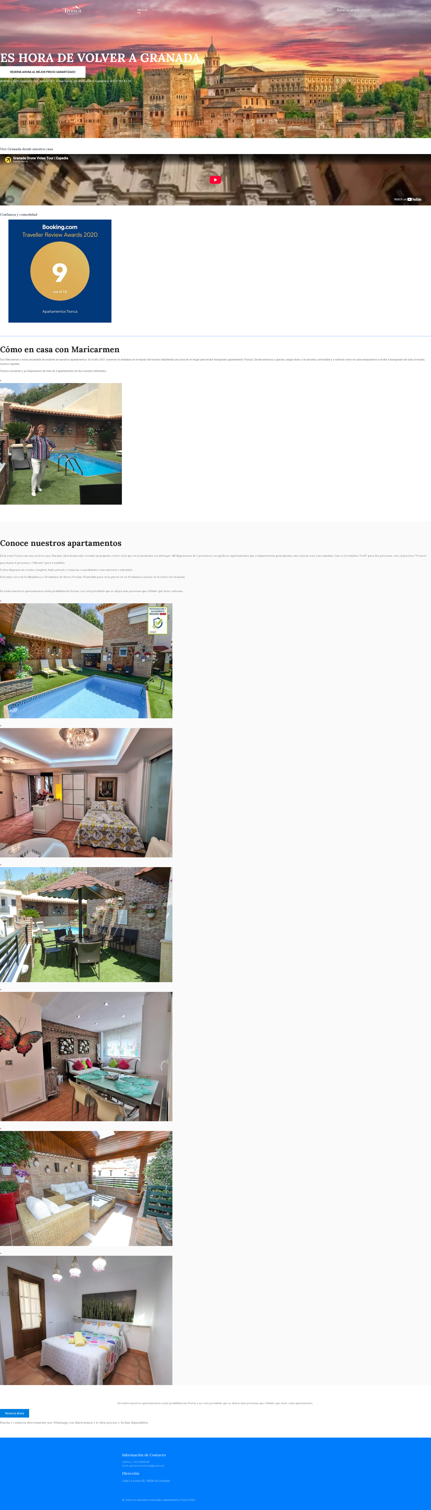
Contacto (161, 10)
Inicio (142, 10)
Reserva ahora (348, 10)
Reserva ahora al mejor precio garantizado (42, 72)
